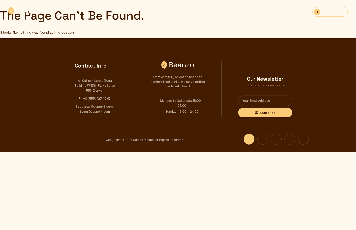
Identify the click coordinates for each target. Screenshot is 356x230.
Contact (197, 13)
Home (148, 13)
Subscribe (267, 113)
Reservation (333, 12)
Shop (181, 13)
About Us (165, 13)
